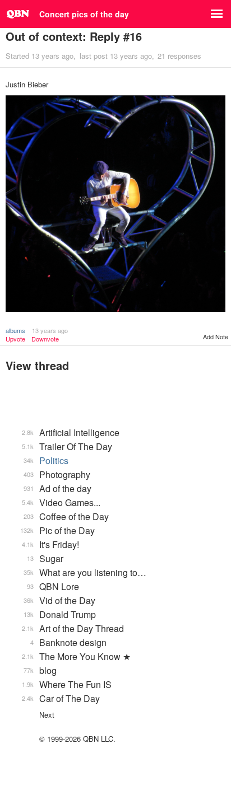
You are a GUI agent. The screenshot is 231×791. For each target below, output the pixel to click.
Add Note (215, 336)
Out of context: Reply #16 (74, 36)
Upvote (15, 339)
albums (15, 330)
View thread (37, 365)
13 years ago (50, 330)
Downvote (45, 339)
